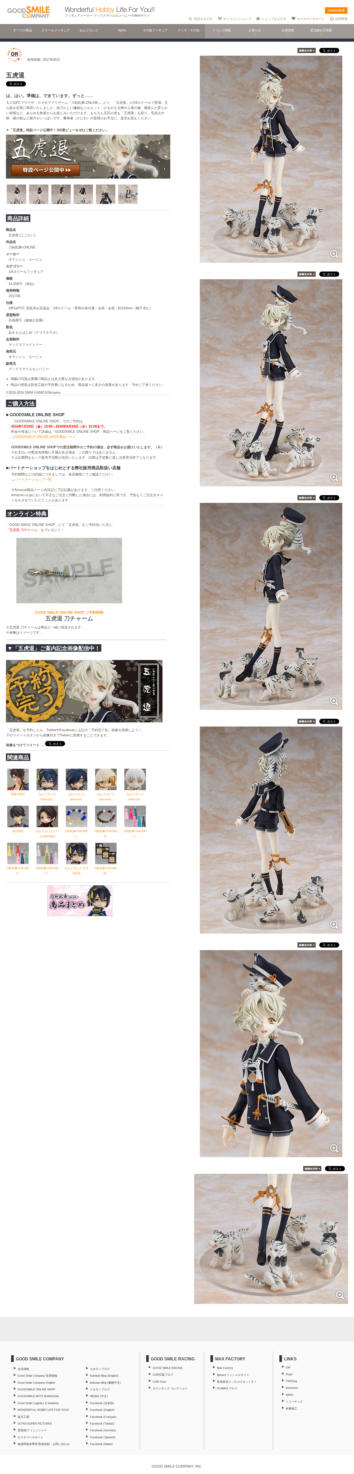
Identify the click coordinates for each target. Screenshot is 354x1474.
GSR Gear (159, 1381)
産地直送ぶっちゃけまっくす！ (237, 1381)
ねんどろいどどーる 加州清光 (47, 834)
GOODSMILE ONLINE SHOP (36, 1389)
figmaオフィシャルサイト (233, 1374)
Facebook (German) (103, 1430)
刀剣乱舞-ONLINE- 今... (106, 834)
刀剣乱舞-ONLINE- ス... (135, 834)
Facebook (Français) (103, 1416)
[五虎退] (271, 260)
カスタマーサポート (311, 19)
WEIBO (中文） (100, 1396)
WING (290, 1394)
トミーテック (294, 1401)
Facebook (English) (102, 1409)
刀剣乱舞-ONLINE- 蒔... (106, 871)
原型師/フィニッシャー (32, 1430)
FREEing (291, 1381)
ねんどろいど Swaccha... (47, 797)
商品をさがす (203, 19)
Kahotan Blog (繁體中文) (105, 1382)
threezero (292, 1387)
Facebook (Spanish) (103, 1437)
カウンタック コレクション (170, 1388)
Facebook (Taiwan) (102, 1423)
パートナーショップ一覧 (33, 479)
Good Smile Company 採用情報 (37, 1375)
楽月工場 (23, 1416)
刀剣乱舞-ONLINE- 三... (77, 834)
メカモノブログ (100, 1389)
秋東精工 (291, 1408)
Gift (288, 1367)
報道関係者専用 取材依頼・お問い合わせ (44, 1444)
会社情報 (23, 1368)
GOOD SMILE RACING (168, 1367)
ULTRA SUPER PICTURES (35, 1423)
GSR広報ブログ (163, 1374)
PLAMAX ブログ (227, 1388)
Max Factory (225, 1367)
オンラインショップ (237, 19)
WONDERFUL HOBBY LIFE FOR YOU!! (43, 1409)
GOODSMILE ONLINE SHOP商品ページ (45, 437)
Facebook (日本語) (102, 1403)
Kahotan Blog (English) (104, 1375)
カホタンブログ (100, 1368)
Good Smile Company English (36, 1382)
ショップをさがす (273, 19)
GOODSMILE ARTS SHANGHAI (38, 1396)
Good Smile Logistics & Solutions (38, 1403)
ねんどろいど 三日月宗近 (76, 871)
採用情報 (341, 19)
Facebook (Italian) (101, 1444)
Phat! (289, 1374)
